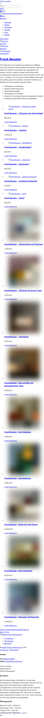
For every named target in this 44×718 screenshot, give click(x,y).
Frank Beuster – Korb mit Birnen (18, 571)
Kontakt (7, 35)
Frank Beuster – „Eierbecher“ (17, 164)
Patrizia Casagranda (7, 630)
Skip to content (5, 1)
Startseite (7, 22)
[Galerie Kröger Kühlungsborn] (11, 13)
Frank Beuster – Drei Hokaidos (17, 432)
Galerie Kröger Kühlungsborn (12, 647)
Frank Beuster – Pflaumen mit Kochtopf (21, 617)
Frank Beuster (10, 59)
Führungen (8, 27)
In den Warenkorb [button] (10, 122)
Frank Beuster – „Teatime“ (15, 130)
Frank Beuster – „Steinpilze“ (16, 337)
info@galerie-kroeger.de (13, 661)
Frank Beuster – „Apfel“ (14, 198)
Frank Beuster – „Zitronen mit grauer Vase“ (23, 291)
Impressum (4, 650)
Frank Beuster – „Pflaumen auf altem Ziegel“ (23, 113)
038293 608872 (9, 659)
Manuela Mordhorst (21, 630)
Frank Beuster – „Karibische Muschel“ (21, 181)
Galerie (6, 25)
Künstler (7, 30)
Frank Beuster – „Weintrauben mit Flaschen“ (23, 244)
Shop (6, 32)
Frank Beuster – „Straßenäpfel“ (18, 147)
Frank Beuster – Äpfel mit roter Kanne (21, 525)
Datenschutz (14, 650)
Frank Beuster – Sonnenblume (17, 478)
